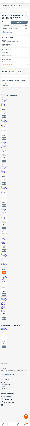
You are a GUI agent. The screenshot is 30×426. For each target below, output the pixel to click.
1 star (3, 64)
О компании (4, 386)
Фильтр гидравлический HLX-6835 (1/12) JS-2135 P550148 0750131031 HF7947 (4, 110)
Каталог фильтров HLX (7, 5)
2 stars (5, 64)
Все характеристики (7, 31)
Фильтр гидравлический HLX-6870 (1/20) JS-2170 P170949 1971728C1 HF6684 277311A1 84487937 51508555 (4, 310)
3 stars (7, 64)
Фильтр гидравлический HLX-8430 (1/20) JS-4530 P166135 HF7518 (4, 177)
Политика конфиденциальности (7, 374)
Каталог (3, 382)
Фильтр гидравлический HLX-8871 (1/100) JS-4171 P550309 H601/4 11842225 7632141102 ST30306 (4, 132)
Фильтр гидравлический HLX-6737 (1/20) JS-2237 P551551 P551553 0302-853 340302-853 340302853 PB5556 (4, 266)
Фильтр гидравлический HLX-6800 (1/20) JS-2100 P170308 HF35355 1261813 (4, 155)
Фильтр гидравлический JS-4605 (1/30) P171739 (4, 199)
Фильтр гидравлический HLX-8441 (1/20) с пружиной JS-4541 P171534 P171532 (4, 222)
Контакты (3, 388)
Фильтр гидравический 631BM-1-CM (4, 340)
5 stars (11, 64)
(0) (27, 65)
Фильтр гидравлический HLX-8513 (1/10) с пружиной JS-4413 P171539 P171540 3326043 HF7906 (4, 244)
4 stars (9, 64)
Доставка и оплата (5, 384)
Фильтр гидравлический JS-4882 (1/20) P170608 (4, 288)
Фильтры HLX (17, 5)
